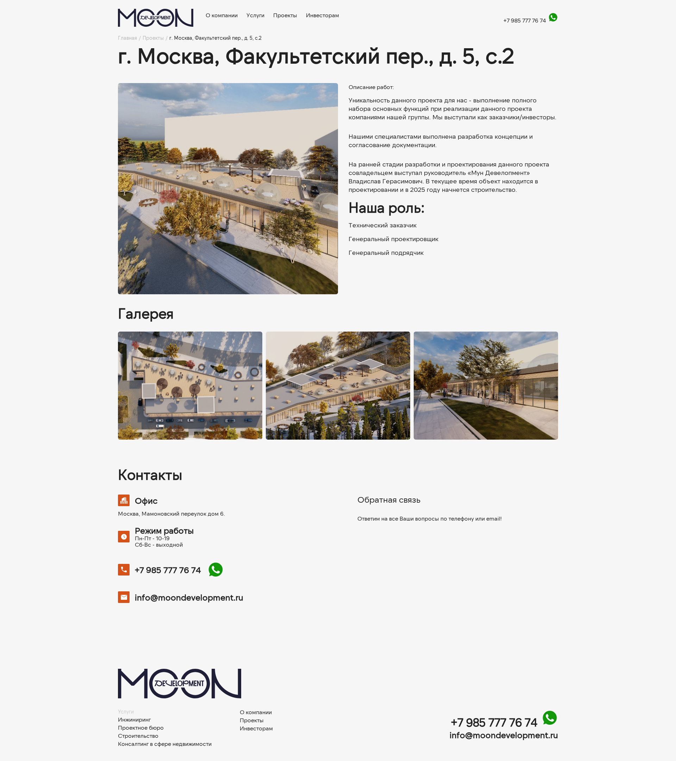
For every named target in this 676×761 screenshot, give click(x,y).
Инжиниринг (134, 719)
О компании (222, 15)
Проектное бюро (141, 727)
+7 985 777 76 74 (525, 20)
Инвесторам (322, 15)
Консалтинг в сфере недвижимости (165, 744)
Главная (127, 38)
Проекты (285, 15)
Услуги (255, 15)
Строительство (138, 735)
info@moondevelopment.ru (189, 597)
